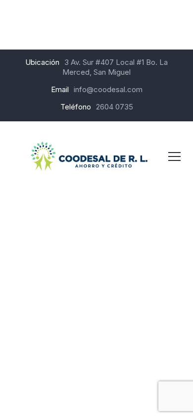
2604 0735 (114, 106)
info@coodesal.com (108, 89)
